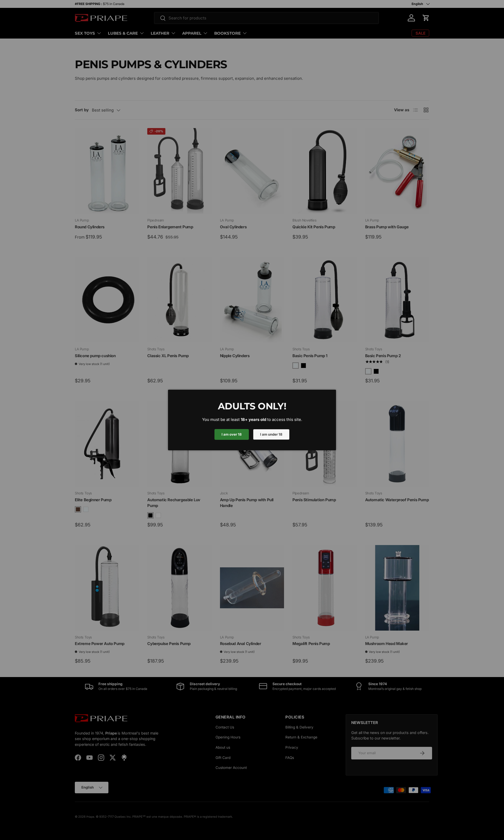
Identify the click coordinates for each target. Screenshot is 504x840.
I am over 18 (232, 434)
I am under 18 (271, 434)
